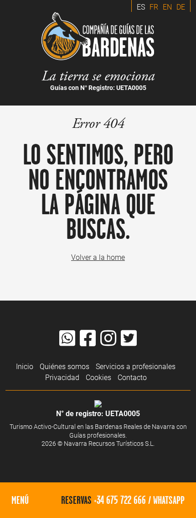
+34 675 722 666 (120, 499)
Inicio (24, 366)
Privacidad (62, 377)
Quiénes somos (64, 366)
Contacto (132, 377)
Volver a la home (98, 257)
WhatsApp (169, 499)
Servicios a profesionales (135, 366)
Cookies (98, 377)
